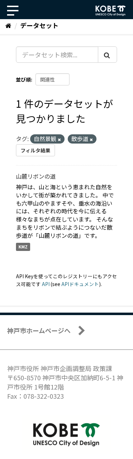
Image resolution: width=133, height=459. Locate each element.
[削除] (59, 139)
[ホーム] (8, 25)
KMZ (23, 247)
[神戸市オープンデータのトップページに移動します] (110, 10)
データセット (39, 25)
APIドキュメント (80, 283)
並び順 (23, 79)
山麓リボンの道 (36, 176)
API (46, 283)
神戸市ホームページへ (39, 330)
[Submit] (107, 54)
